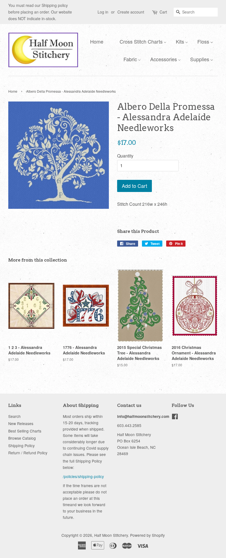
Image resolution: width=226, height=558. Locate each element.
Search (14, 416)
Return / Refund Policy (27, 452)
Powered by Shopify (147, 535)
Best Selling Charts (24, 431)
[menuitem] (95, 41)
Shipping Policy (21, 445)
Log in (103, 12)
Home (12, 91)
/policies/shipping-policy (83, 476)
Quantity (125, 156)
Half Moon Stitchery (111, 535)
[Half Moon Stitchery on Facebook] (175, 417)
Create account (130, 12)
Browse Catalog (22, 438)
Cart (163, 12)
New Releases (20, 423)
